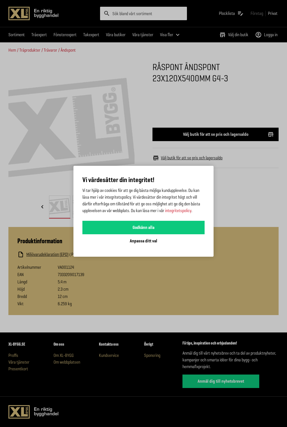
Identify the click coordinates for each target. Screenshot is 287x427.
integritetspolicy (178, 211)
